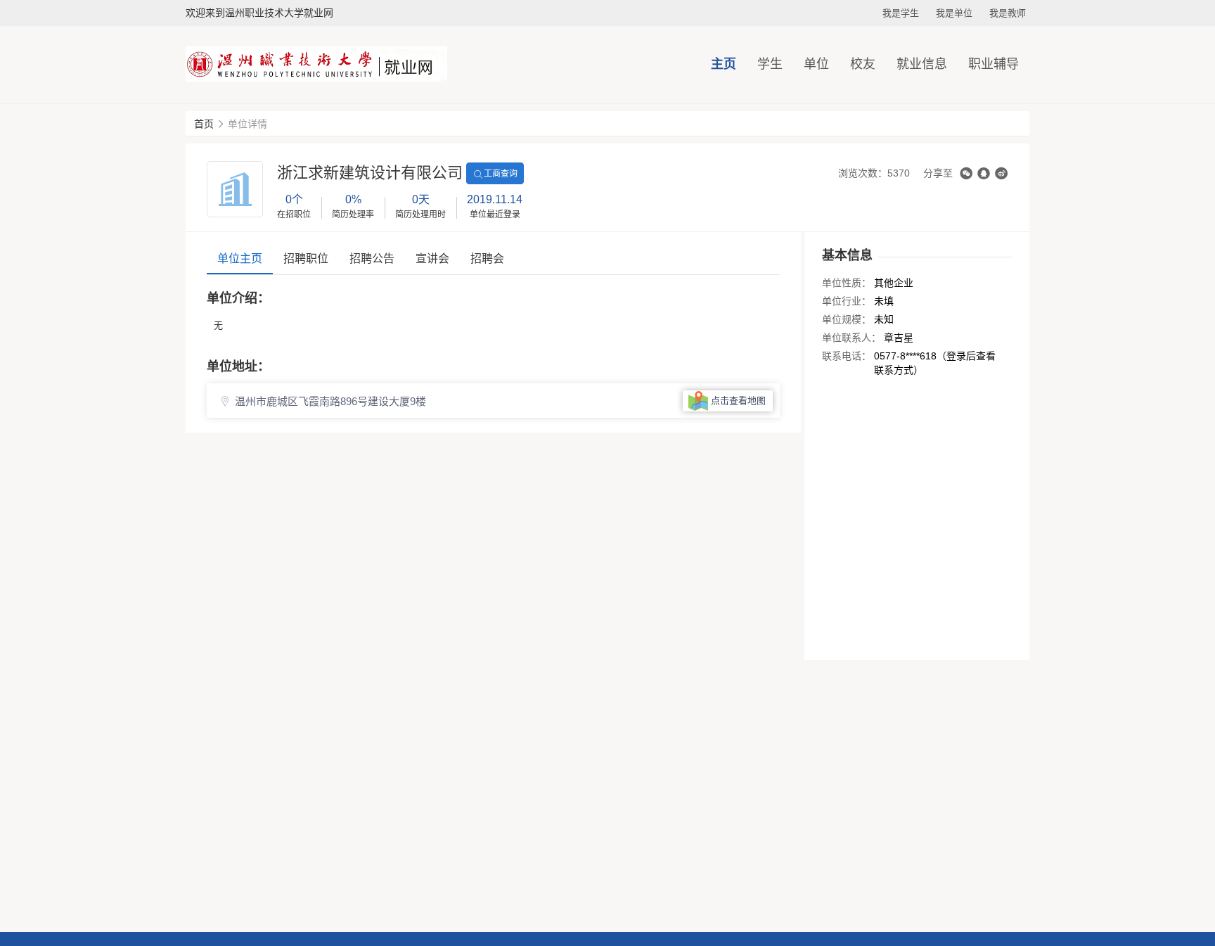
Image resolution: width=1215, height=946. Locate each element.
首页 (204, 123)
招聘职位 (305, 258)
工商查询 (501, 174)
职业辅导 (993, 64)
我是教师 (1007, 13)
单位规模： (846, 319)
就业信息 (921, 64)
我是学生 (900, 13)
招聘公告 (371, 258)
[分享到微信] (966, 173)
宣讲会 (432, 258)
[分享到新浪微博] (1001, 173)
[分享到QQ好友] (984, 173)
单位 (816, 64)
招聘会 (487, 258)
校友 (862, 64)
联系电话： (846, 356)
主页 (723, 64)
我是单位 (954, 13)
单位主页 (239, 258)
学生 (770, 64)
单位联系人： (851, 337)
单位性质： (846, 282)
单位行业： (846, 301)
